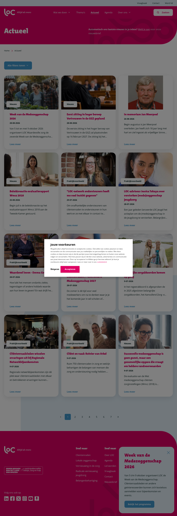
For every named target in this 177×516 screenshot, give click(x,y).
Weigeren (54, 269)
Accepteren (70, 269)
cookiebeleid (102, 262)
